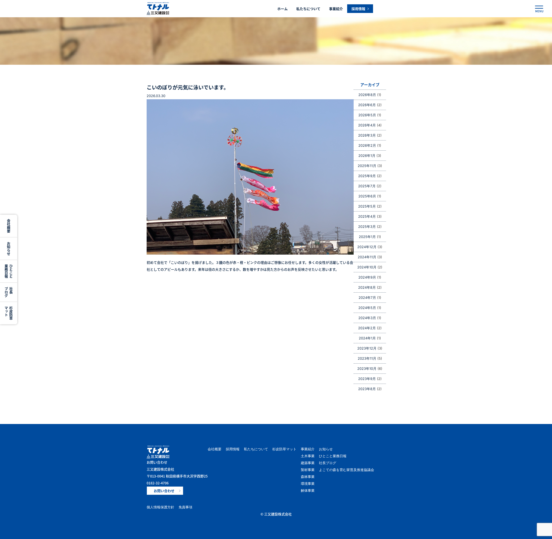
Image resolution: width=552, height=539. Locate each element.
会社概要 (214, 449)
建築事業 (308, 463)
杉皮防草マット (284, 449)
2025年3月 (367, 226)
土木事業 (308, 456)
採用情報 (233, 449)
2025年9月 (367, 176)
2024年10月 (366, 267)
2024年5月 (367, 308)
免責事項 (185, 507)
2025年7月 (367, 186)
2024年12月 (366, 247)
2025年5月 (367, 206)
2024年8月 (367, 287)
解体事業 (308, 490)
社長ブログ (327, 463)
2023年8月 (367, 389)
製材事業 (308, 470)
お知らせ (326, 449)
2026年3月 (367, 135)
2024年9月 (367, 277)
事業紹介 (336, 8)
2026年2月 (367, 145)
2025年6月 (367, 196)
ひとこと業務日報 (333, 456)
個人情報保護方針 (160, 507)
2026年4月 (367, 125)
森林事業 (308, 476)
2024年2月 (367, 328)
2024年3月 (367, 318)
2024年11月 (367, 257)
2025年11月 (367, 166)
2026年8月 (367, 95)
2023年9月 (367, 379)
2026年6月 (367, 105)
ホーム (282, 8)
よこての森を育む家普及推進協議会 (346, 470)
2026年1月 (366, 155)
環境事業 (308, 483)
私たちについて (308, 8)
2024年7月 (367, 297)
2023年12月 (366, 348)
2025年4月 (367, 216)
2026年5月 (367, 115)
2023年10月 (366, 368)
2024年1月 (367, 338)
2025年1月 (367, 237)
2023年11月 (367, 358)
